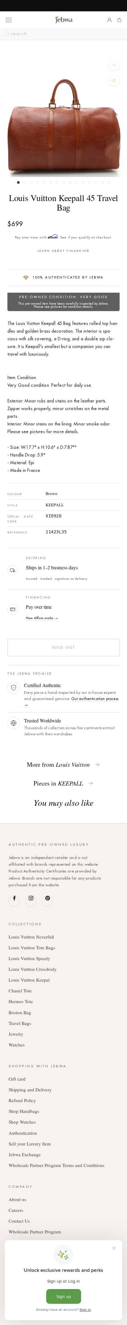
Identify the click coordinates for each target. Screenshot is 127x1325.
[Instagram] (30, 901)
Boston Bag (20, 1012)
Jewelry (16, 1034)
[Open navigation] (9, 19)
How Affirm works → (42, 618)
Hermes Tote (21, 1001)
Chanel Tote (20, 990)
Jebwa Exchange (25, 1154)
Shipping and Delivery (30, 1089)
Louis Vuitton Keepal (29, 980)
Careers (16, 1210)
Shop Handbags (24, 1111)
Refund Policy (22, 1100)
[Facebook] (14, 901)
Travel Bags (20, 1023)
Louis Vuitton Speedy (29, 958)
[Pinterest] (47, 901)
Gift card (17, 1079)
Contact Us (19, 1221)
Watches (17, 1045)
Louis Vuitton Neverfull (31, 937)
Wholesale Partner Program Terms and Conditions (56, 1165)
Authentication (23, 1133)
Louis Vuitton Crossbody (33, 969)
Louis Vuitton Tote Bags (32, 947)
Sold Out (63, 647)
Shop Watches (22, 1122)
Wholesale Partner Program (35, 1231)
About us (17, 1199)
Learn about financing (64, 251)
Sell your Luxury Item (30, 1144)
